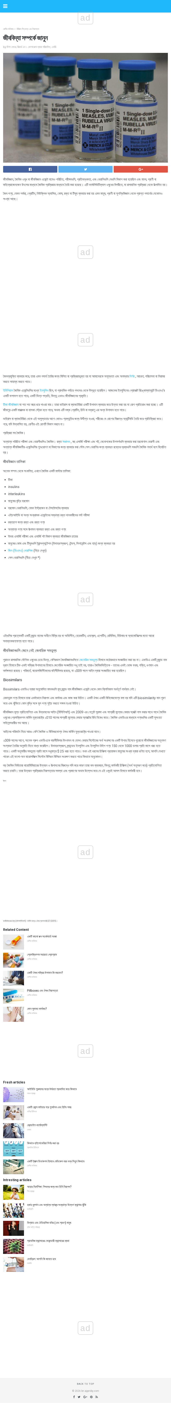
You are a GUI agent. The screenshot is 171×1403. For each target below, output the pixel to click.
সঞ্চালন (66, 442)
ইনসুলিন (44, 390)
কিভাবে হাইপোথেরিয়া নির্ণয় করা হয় (43, 1143)
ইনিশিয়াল (8, 390)
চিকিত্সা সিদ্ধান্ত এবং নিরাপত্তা (28, 29)
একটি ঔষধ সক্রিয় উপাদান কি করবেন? (45, 972)
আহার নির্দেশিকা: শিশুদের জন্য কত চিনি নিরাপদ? (49, 1186)
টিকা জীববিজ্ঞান (11, 405)
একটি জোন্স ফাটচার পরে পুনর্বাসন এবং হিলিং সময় (49, 1107)
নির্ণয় (132, 376)
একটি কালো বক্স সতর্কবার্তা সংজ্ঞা (42, 936)
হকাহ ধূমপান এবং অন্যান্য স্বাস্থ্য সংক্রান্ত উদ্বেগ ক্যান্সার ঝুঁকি (56, 1204)
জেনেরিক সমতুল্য (88, 660)
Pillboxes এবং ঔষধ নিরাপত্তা (42, 990)
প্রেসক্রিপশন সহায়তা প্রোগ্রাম (42, 954)
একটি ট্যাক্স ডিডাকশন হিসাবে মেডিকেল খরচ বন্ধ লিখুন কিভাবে (55, 1161)
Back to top (85, 1384)
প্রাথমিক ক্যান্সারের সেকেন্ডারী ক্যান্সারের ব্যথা (48, 1240)
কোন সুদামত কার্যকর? (37, 1008)
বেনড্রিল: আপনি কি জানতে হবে (41, 1259)
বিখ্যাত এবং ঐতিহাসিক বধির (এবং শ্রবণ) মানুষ (49, 1222)
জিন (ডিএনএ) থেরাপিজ (20, 551)
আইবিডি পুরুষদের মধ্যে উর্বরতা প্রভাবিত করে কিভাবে (52, 1089)
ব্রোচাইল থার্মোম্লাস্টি (37, 1125)
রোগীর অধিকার (8, 29)
